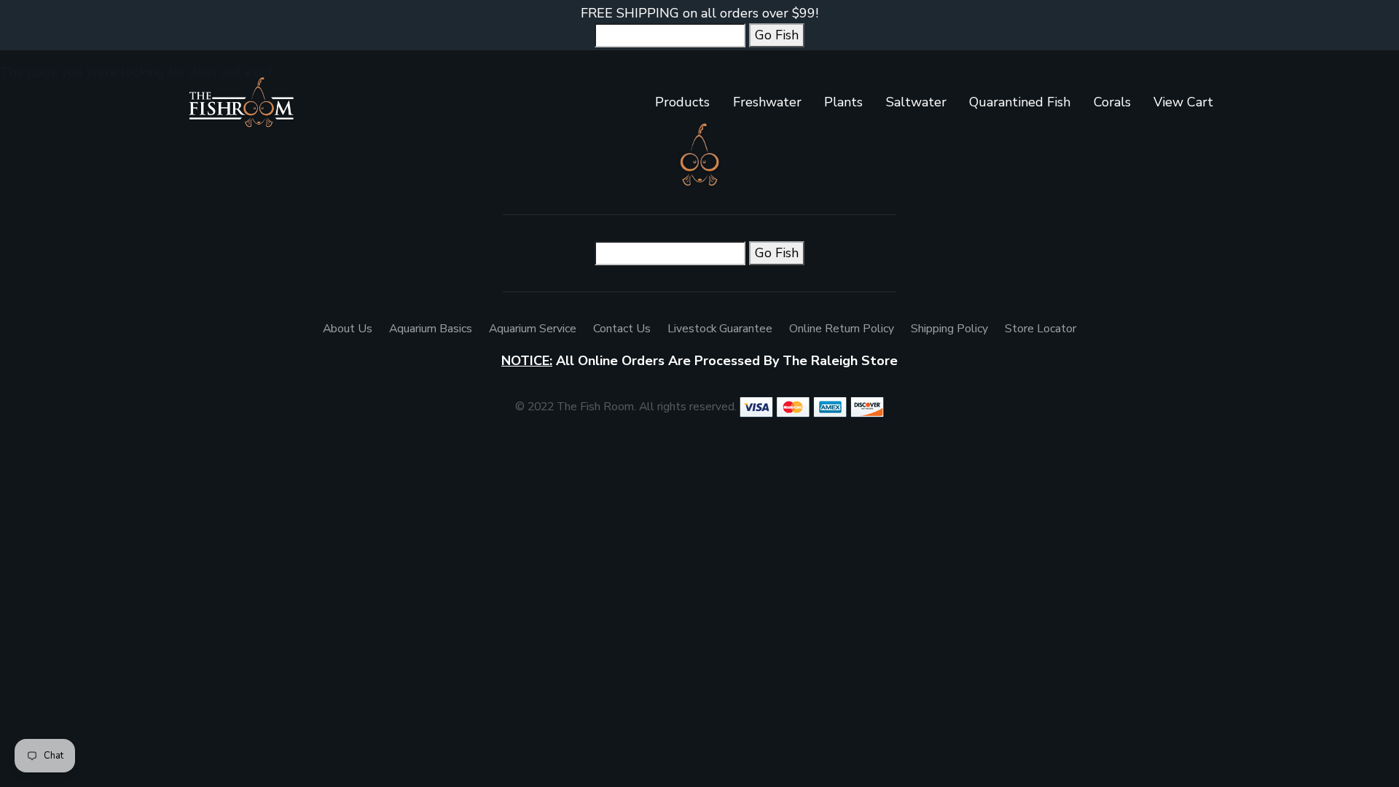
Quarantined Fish (1019, 102)
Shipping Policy (949, 329)
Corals (1112, 102)
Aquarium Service (532, 329)
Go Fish (777, 35)
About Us (347, 329)
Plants (843, 102)
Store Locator (1040, 329)
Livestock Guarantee (719, 329)
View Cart (1183, 102)
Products (682, 102)
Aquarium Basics (430, 329)
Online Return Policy (841, 329)
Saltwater (916, 102)
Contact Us (622, 329)
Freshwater (767, 102)
